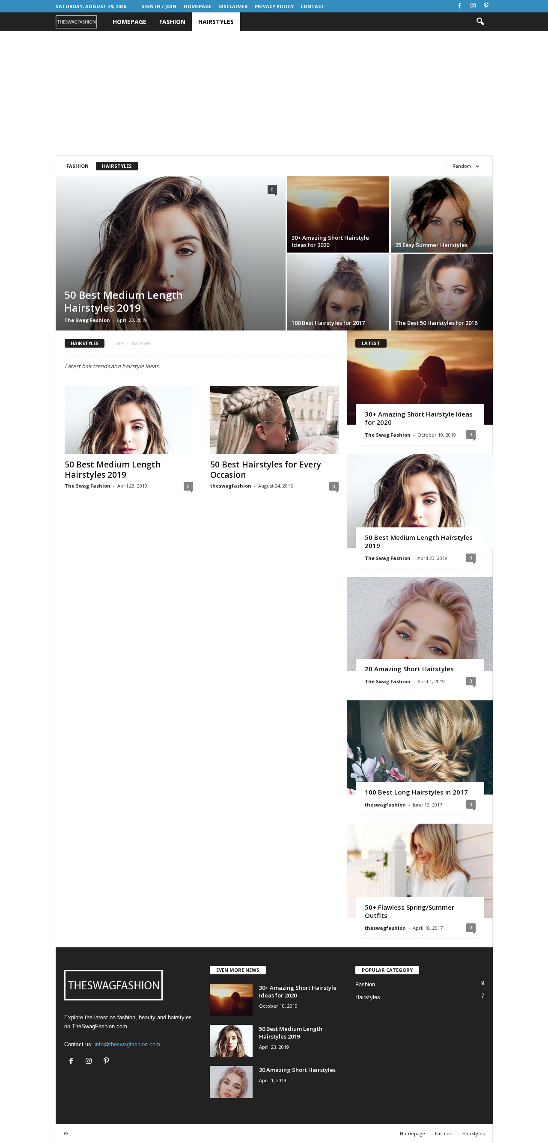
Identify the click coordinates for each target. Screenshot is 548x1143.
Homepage (197, 6)
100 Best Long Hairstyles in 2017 (416, 792)
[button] (480, 21)
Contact (313, 6)
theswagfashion (230, 485)
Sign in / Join (158, 6)
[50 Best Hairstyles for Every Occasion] (274, 420)
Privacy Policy (274, 6)
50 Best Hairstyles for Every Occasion (265, 469)
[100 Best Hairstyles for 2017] (338, 292)
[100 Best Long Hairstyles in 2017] (420, 747)
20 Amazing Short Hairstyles (409, 668)
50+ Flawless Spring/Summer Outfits (409, 911)
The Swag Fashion (87, 320)
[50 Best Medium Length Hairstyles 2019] (171, 253)
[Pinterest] (486, 6)
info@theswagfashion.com (127, 1044)
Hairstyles (216, 22)
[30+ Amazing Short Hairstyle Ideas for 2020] (338, 214)
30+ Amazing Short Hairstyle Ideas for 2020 (419, 418)
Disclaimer (233, 6)
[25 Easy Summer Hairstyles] (442, 214)
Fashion (172, 22)
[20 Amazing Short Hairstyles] (420, 624)
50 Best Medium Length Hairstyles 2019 (113, 469)
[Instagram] (473, 6)
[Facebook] (460, 6)
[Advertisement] (274, 93)
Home (118, 343)
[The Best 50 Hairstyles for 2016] (442, 292)
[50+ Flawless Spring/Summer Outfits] (420, 871)
